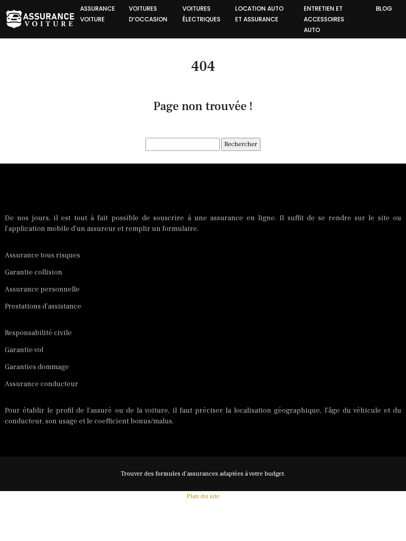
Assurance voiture (97, 13)
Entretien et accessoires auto (324, 19)
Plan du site (203, 496)
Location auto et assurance (259, 13)
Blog (384, 8)
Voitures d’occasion (148, 13)
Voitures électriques (201, 13)
